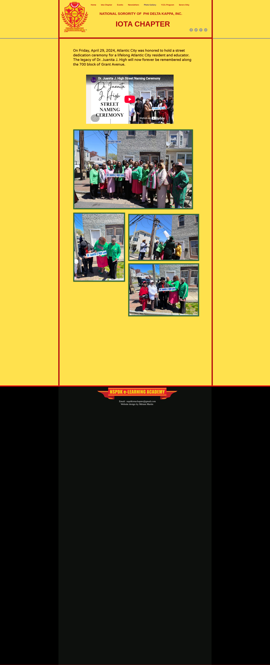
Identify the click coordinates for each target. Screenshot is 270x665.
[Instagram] (205, 30)
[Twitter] (196, 30)
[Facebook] (191, 30)
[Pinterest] (200, 30)
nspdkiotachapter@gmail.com (141, 401)
